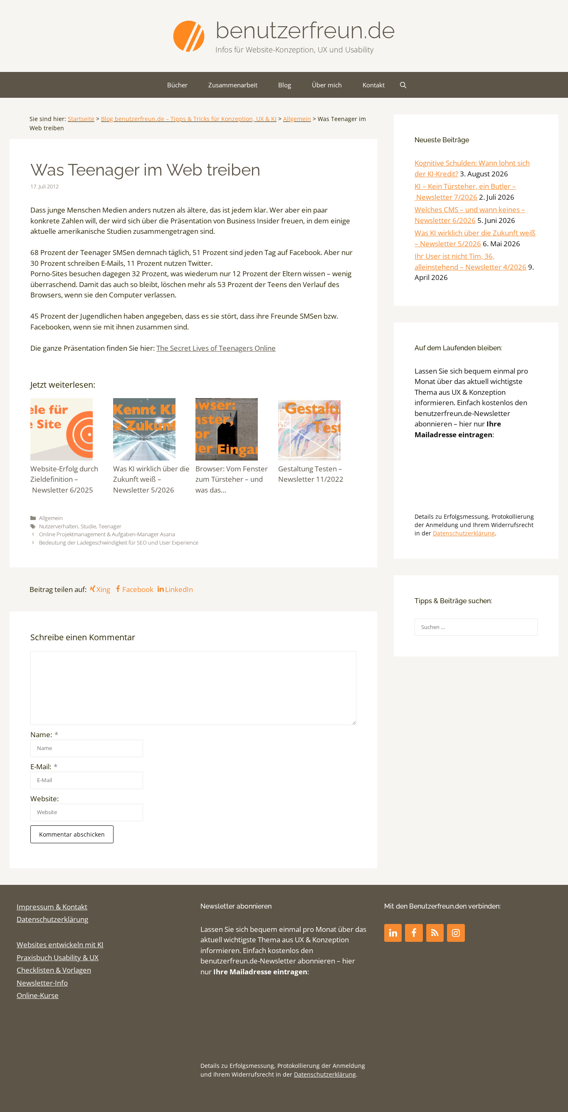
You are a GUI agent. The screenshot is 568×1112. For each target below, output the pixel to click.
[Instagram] (455, 933)
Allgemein (297, 119)
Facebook (137, 589)
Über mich (327, 85)
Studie (88, 526)
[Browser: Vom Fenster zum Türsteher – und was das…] (234, 430)
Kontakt (374, 85)
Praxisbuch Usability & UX (58, 957)
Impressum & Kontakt (52, 906)
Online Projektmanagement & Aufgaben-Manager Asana (107, 534)
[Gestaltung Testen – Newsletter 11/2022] (317, 430)
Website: (44, 798)
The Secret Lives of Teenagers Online (216, 348)
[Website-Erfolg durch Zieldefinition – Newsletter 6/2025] (69, 430)
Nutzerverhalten (58, 526)
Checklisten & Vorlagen (54, 970)
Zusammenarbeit (232, 85)
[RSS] (435, 933)
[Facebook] (413, 933)
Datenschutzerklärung (464, 533)
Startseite (81, 119)
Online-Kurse (38, 995)
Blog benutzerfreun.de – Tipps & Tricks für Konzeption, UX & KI (189, 119)
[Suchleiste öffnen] (403, 84)
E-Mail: (43, 766)
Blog (284, 85)
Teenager (110, 526)
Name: (44, 734)
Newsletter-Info (42, 983)
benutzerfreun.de (305, 30)
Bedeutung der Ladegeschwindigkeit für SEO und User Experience (118, 542)
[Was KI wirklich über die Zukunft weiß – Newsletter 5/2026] (152, 430)
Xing (103, 589)
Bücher (177, 85)
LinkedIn (179, 589)
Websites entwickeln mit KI (60, 944)
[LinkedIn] (393, 933)
